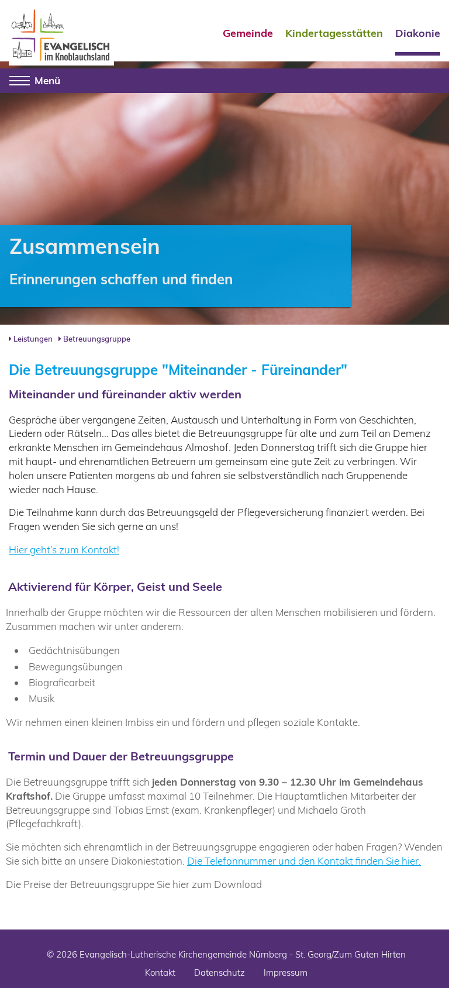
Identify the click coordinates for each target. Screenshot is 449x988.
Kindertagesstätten (334, 34)
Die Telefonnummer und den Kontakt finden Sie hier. (304, 861)
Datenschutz (219, 972)
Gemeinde (248, 34)
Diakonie (417, 34)
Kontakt (160, 972)
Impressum (286, 972)
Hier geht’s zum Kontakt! (64, 549)
